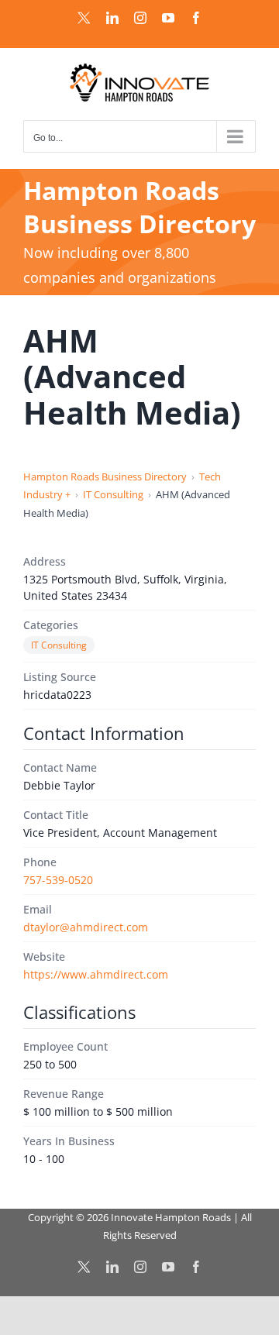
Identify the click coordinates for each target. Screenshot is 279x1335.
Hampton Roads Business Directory (105, 476)
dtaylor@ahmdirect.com (85, 927)
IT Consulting (113, 494)
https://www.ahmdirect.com (95, 974)
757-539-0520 (58, 879)
